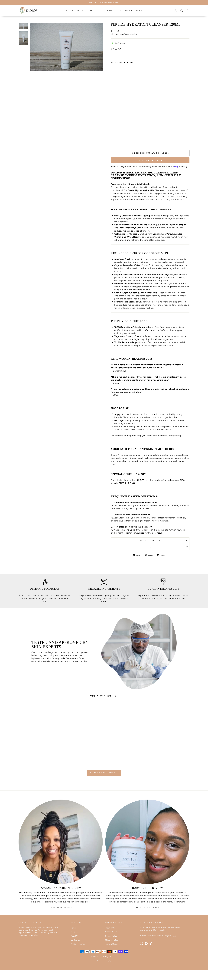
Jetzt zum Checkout (150, 160)
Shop (80, 10)
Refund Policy (111, 936)
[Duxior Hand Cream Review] (61, 842)
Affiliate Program (78, 944)
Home (69, 10)
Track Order (133, 10)
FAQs (150, 547)
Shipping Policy (111, 940)
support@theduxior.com (29, 932)
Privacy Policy (111, 932)
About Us (96, 10)
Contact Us (113, 10)
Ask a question (150, 540)
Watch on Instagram (60, 907)
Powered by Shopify (104, 961)
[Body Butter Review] (147, 842)
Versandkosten (130, 34)
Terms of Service (112, 944)
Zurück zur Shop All (105, 772)
